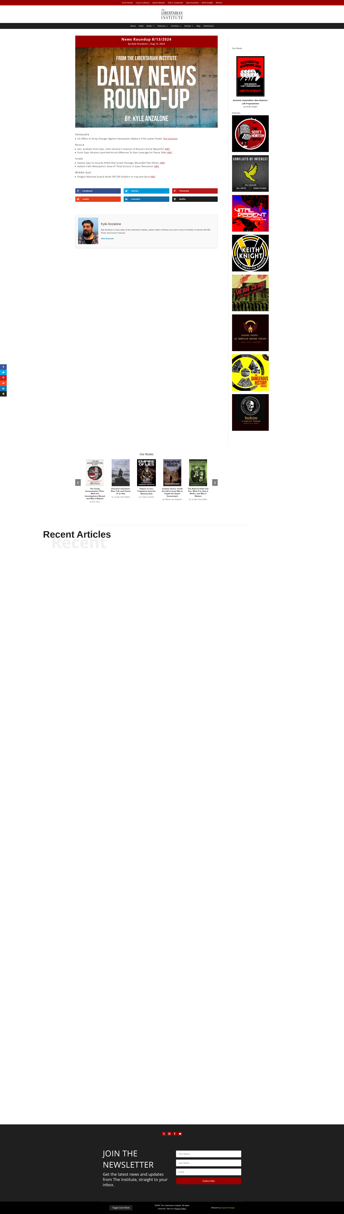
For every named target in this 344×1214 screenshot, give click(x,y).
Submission (208, 26)
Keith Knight (207, 3)
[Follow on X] (164, 1134)
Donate (187, 26)
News (141, 26)
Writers (219, 3)
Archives (175, 26)
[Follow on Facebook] (175, 1134)
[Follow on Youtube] (180, 1134)
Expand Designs (228, 1208)
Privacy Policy (180, 1209)
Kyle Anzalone (192, 3)
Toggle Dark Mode (121, 1208)
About (133, 26)
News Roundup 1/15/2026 (172, 726)
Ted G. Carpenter (175, 3)
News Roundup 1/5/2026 (172, 1096)
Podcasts (161, 26)
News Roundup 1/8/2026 (172, 911)
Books (149, 26)
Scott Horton (127, 3)
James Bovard (159, 3)
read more (172, 735)
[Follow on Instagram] (169, 1134)
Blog (198, 26)
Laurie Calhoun (143, 3)
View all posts (107, 238)
